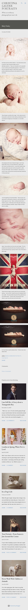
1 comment (9, 465)
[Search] (22, 3)
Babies (7, 356)
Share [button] (3, 360)
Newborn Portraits (15, 356)
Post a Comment (6, 371)
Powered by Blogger (15, 605)
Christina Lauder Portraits (9, 5)
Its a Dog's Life (7, 491)
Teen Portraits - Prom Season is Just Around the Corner (12, 535)
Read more (23, 420)
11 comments (10, 420)
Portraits (5, 358)
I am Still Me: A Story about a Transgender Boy (12, 403)
